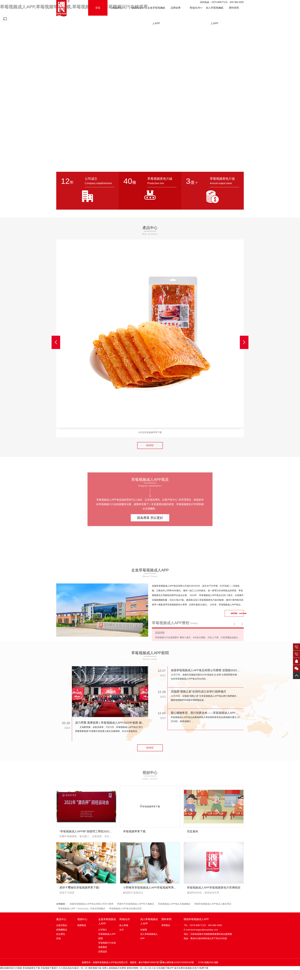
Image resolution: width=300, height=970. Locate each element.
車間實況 (165, 925)
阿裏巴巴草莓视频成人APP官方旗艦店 (135, 904)
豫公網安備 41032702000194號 (178, 962)
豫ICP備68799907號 (149, 962)
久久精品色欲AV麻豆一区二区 (73, 968)
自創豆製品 (61, 925)
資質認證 (102, 951)
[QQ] (296, 661)
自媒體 (143, 929)
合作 (121, 929)
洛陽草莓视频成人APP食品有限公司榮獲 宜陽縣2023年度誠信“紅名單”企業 (205, 670)
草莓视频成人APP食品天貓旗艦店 (174, 904)
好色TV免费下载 (200, 968)
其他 (58, 938)
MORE (150, 445)
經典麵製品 (61, 929)
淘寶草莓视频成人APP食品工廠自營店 (212, 904)
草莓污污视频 (15, 968)
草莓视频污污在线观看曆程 (107, 945)
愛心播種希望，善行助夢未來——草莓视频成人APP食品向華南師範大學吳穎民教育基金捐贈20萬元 (205, 712)
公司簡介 (102, 929)
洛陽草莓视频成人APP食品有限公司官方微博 (91, 904)
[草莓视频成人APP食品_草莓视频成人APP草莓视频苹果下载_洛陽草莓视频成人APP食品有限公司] (63, 8)
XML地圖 (213, 962)
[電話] (296, 647)
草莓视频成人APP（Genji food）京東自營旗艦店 (81, 908)
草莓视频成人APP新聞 (107, 936)
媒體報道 (81, 925)
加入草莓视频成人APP (149, 936)
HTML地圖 (203, 962)
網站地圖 (4, 968)
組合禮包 (60, 934)
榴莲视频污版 (94, 968)
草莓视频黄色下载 (31, 968)
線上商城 (123, 925)
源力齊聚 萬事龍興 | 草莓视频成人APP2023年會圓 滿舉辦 (110, 722)
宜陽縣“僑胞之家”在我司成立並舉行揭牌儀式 (198, 691)
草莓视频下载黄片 (49, 968)
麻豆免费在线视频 (183, 968)
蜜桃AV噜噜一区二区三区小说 (141, 968)
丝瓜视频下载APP (165, 968)
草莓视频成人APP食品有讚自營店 (125, 908)
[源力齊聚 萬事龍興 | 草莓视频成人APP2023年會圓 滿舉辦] (110, 691)
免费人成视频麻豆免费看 (114, 968)
